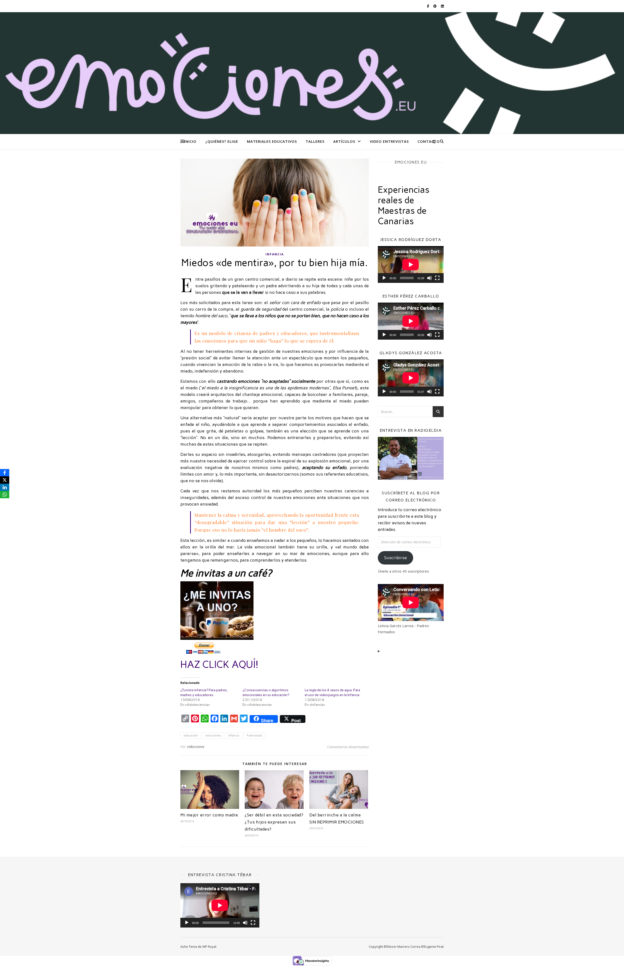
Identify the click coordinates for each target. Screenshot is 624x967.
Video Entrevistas (389, 141)
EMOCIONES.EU (411, 162)
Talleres (315, 141)
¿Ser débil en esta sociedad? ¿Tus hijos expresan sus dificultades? (274, 822)
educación (191, 735)
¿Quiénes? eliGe (221, 141)
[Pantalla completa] (437, 278)
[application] (411, 264)
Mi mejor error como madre (209, 815)
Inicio (190, 141)
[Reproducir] (384, 278)
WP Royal (209, 946)
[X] (4, 480)
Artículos (344, 141)
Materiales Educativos (272, 141)
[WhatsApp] (4, 494)
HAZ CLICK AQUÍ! (219, 664)
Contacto (429, 141)
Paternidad (254, 735)
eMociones (196, 746)
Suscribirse (395, 557)
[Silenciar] (429, 278)
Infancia (274, 254)
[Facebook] (4, 472)
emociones (213, 735)
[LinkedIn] (4, 487)
